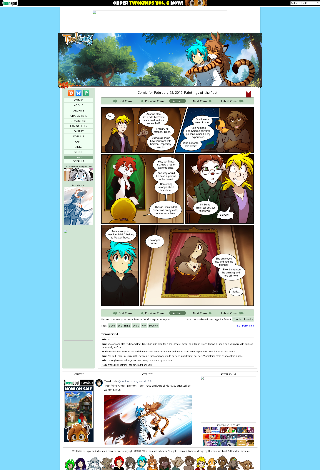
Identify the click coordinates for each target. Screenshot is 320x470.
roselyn (153, 325)
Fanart (79, 131)
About (78, 105)
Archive (78, 110)
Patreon (71, 93)
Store (78, 152)
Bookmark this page (248, 94)
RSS (238, 325)
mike (127, 325)
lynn (144, 325)
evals (136, 325)
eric (120, 325)
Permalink (248, 325)
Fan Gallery (78, 126)
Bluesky (78, 93)
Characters (78, 115)
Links (78, 146)
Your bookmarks (243, 319)
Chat (78, 141)
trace (112, 325)
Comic (78, 100)
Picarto (86, 93)
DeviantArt (79, 121)
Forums (78, 136)
